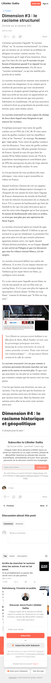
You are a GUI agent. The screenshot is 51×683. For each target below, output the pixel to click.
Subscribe (36, 3)
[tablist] (13, 523)
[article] (25, 572)
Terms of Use (38, 473)
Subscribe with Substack (27, 645)
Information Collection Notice (27, 475)
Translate (8, 11)
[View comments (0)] (13, 36)
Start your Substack (19, 671)
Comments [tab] (8, 524)
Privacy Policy (30, 656)
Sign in (45, 3)
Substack (12, 677)
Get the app (38, 671)
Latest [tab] (12, 556)
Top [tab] (5, 556)
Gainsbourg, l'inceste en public (19, 588)
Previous (10, 506)
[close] (43, 594)
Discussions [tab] (22, 556)
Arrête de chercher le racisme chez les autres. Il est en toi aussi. (18, 566)
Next (42, 506)
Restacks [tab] (19, 524)
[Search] (46, 556)
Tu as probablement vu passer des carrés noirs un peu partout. (17, 574)
